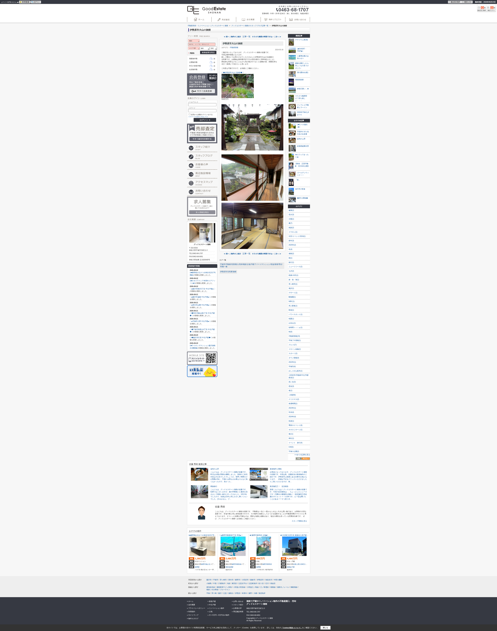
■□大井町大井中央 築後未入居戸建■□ (294, 535)
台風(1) (291, 219)
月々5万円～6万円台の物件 (219, 615)
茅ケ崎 (214, 593)
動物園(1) (292, 297)
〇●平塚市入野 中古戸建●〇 (200, 321)
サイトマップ (193, 615)
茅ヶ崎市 (223, 580)
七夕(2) (291, 271)
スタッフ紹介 (238, 605)
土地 (210, 612)
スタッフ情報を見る (299, 521)
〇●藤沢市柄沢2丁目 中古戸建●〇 (202, 289)
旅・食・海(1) (294, 280)
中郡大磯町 (278, 580)
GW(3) (291, 447)
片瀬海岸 (221, 583)
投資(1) (291, 421)
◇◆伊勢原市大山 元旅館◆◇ (232, 73)
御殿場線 (294, 587)
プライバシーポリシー (196, 608)
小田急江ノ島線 (253, 587)
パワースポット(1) (295, 314)
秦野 (250, 593)
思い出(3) (292, 382)
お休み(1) (292, 323)
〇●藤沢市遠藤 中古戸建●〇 (200, 297)
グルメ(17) (293, 345)
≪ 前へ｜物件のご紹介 (232, 37)
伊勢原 (237, 593)
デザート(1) (293, 293)
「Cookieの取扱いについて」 (291, 628)
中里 (215, 583)
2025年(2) (292, 245)
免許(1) (291, 288)
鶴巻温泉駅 (229, 567)
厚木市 (230, 580)
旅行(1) (291, 262)
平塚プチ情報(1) (295, 340)
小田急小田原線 (239, 587)
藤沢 (220, 593)
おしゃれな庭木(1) (295, 371)
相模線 (272, 587)
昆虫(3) (291, 386)
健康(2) (291, 210)
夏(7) (290, 223)
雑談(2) (291, 228)
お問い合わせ (238, 601)
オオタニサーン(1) (295, 430)
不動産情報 (234, 47)
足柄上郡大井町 (298, 564)
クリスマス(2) (294, 399)
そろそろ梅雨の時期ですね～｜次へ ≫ (266, 37)
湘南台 (230, 593)
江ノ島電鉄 (264, 587)
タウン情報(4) (294, 358)
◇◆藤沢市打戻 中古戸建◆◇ (201, 337)
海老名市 (268, 580)
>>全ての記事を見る (302, 455)
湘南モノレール (283, 587)
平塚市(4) (292, 366)
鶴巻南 (238, 564)
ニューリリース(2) (295, 267)
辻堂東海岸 (252, 583)
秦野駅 (197, 567)
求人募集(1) (293, 306)
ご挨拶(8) (292, 395)
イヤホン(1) (293, 232)
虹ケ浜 (261, 583)
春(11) (291, 434)
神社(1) (291, 438)
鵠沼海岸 (262, 593)
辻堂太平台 (242, 583)
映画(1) (291, 310)
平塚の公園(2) (294, 451)
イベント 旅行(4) (295, 443)
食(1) (290, 390)
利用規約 (191, 612)
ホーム (190, 601)
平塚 (208, 593)
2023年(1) (292, 408)
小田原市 (245, 580)
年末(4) (291, 412)
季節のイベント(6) (295, 425)
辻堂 (225, 593)
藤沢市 (208, 580)
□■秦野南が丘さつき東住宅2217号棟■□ (203, 535)
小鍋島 (208, 583)
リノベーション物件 (216, 608)
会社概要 (191, 605)
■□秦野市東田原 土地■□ (259, 535)
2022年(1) (292, 362)
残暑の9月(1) (293, 275)
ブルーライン (225, 590)
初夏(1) (291, 319)
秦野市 (203, 564)
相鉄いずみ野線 (212, 590)
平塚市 (215, 580)
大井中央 (307, 564)
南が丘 (208, 564)
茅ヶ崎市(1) (293, 284)
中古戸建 (212, 605)
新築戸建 (212, 601)
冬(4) (290, 249)
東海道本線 (210, 587)
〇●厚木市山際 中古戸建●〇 (200, 305)
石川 (267, 583)
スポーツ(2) (293, 353)
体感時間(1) (293, 404)
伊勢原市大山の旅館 (233, 43)
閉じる (325, 628)
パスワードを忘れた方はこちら (198, 116)
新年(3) (291, 241)
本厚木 (244, 593)
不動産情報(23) (294, 336)
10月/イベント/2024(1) (297, 236)
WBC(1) (291, 301)
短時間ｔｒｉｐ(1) (295, 327)
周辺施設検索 (238, 612)
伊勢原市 (260, 580)
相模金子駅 (291, 567)
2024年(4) (292, 417)
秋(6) (290, 332)
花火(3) (291, 215)
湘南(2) (291, 254)
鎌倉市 (252, 580)
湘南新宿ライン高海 (224, 587)
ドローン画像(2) (295, 349)
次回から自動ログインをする (202, 115)
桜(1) (290, 258)
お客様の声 (237, 608)
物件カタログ (193, 619)
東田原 (269, 564)
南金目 (272, 583)
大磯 (255, 593)
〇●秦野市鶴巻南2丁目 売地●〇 (231, 535)
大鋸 (228, 583)
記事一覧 (246, 37)
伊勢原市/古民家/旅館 (228, 272)
